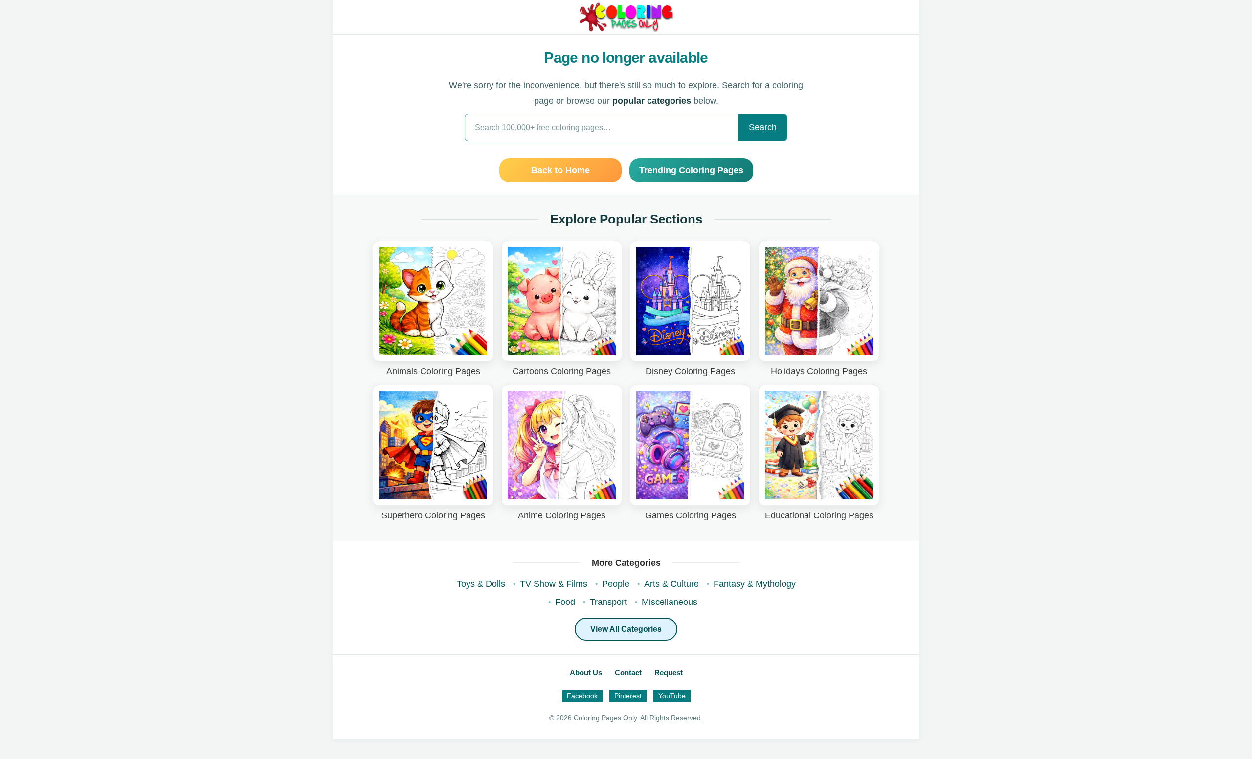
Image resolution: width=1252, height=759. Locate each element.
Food (565, 602)
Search (763, 127)
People (615, 584)
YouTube (672, 696)
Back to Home (560, 170)
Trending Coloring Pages (691, 170)
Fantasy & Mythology (755, 584)
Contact (628, 673)
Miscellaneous (669, 602)
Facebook (582, 696)
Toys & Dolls (481, 584)
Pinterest (628, 696)
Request (668, 673)
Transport (608, 602)
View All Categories (626, 629)
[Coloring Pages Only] (626, 17)
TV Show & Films (553, 584)
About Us (586, 673)
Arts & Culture (671, 584)
